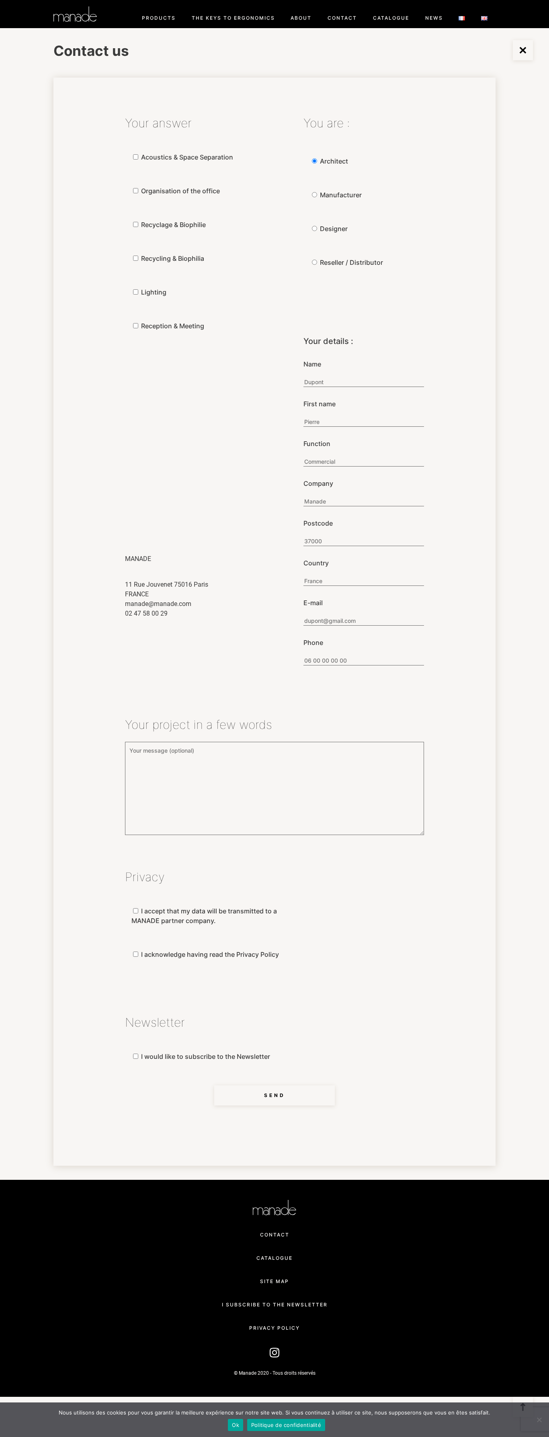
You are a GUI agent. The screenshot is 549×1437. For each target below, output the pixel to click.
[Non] (539, 1420)
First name (319, 404)
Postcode (318, 523)
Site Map (274, 1281)
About (301, 18)
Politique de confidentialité (286, 1425)
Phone (313, 643)
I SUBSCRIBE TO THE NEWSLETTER (275, 1305)
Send (274, 1095)
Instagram (274, 1351)
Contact (342, 18)
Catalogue (391, 18)
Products (159, 18)
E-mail (313, 603)
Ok (235, 1425)
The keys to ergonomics (233, 18)
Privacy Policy (274, 1328)
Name (312, 364)
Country (316, 563)
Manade (75, 14)
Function (316, 444)
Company (318, 483)
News (434, 18)
